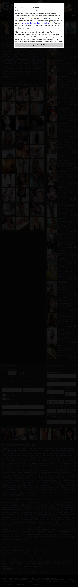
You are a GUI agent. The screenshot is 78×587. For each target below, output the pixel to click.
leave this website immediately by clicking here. (36, 23)
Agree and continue (39, 45)
